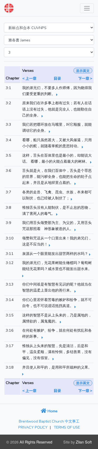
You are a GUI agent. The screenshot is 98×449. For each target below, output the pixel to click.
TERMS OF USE (67, 427)
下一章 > (85, 78)
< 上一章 (29, 78)
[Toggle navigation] (87, 8)
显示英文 (83, 70)
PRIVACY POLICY (33, 427)
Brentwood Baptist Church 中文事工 (49, 421)
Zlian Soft (84, 442)
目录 (57, 78)
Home (52, 411)
